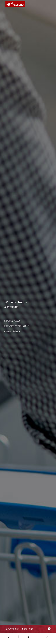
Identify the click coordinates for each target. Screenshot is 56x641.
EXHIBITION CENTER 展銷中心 (16, 326)
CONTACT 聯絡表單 (12, 331)
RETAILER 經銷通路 (12, 321)
